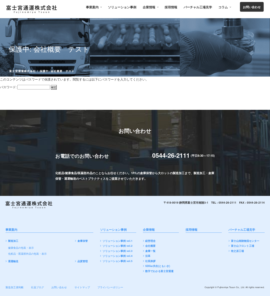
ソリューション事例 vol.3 (117, 251)
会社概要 (150, 246)
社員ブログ (37, 287)
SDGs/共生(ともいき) (157, 266)
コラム (223, 7)
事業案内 (92, 7)
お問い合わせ (59, 287)
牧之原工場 (237, 251)
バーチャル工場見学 (198, 7)
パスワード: (8, 87)
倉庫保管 (82, 241)
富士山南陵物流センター (245, 241)
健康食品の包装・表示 (21, 248)
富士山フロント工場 (242, 246)
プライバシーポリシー (110, 287)
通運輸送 (13, 261)
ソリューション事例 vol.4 (117, 256)
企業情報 (149, 7)
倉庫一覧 (150, 251)
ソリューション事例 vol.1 (117, 241)
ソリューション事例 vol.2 (117, 246)
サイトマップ (82, 287)
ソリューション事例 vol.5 (117, 261)
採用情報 (171, 7)
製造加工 (13, 241)
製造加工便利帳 (15, 287)
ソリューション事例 (122, 7)
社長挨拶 (150, 261)
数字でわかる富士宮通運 (159, 271)
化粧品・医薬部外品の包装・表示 (27, 253)
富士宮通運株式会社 (22, 71)
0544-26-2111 (171, 155)
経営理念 (150, 241)
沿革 (147, 256)
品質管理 (82, 261)
